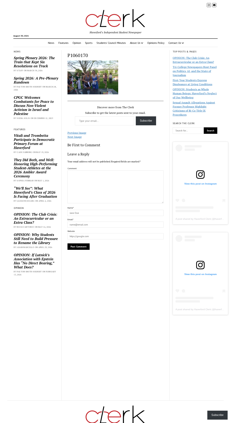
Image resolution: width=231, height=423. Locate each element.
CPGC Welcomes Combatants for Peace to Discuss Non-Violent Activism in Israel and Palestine (34, 105)
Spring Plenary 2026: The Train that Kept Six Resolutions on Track (34, 62)
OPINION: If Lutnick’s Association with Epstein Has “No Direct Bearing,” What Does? (34, 261)
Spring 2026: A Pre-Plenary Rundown (36, 80)
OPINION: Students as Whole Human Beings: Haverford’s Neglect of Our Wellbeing (195, 93)
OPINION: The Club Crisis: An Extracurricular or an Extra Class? (35, 218)
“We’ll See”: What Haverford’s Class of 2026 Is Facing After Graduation (35, 192)
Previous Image (76, 133)
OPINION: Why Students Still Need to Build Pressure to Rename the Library (36, 239)
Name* (70, 208)
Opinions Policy (155, 42)
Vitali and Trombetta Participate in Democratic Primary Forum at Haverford (34, 141)
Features (63, 42)
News (51, 42)
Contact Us (174, 42)
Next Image (74, 137)
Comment (72, 168)
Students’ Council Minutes (111, 42)
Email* (70, 219)
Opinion (77, 42)
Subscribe (146, 120)
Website (71, 231)
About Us (135, 42)
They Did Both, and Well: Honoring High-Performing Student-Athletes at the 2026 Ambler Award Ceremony (35, 168)
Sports (89, 42)
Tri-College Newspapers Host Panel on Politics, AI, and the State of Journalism (195, 71)
